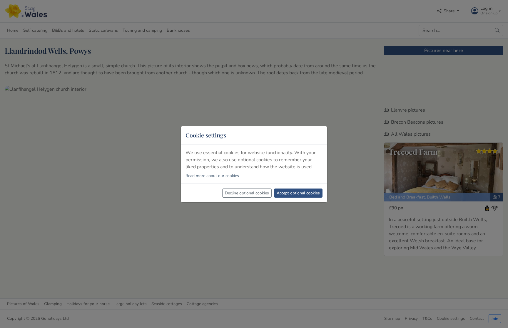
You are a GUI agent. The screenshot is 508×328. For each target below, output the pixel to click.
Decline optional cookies (247, 193)
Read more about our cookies (212, 176)
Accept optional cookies (298, 193)
